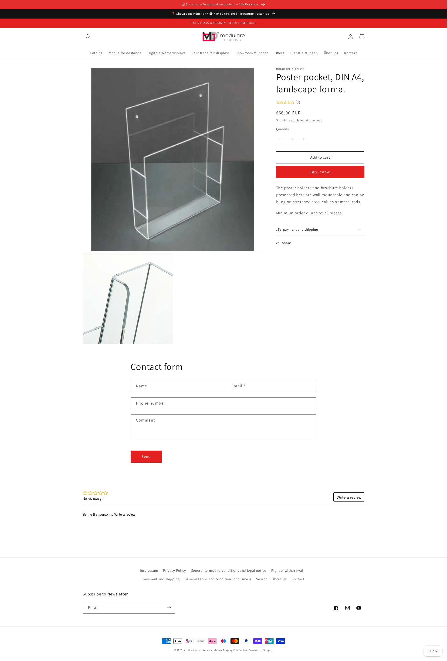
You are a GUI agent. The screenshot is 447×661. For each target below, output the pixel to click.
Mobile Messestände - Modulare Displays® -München (216, 650)
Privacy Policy (174, 570)
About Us (279, 579)
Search (261, 579)
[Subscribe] (169, 608)
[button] (88, 36)
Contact (297, 579)
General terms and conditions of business (218, 579)
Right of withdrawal (287, 570)
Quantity (282, 129)
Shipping (282, 120)
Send (146, 456)
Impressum (149, 570)
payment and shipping (161, 579)
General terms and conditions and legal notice (228, 570)
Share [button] (286, 242)
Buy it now (320, 172)
